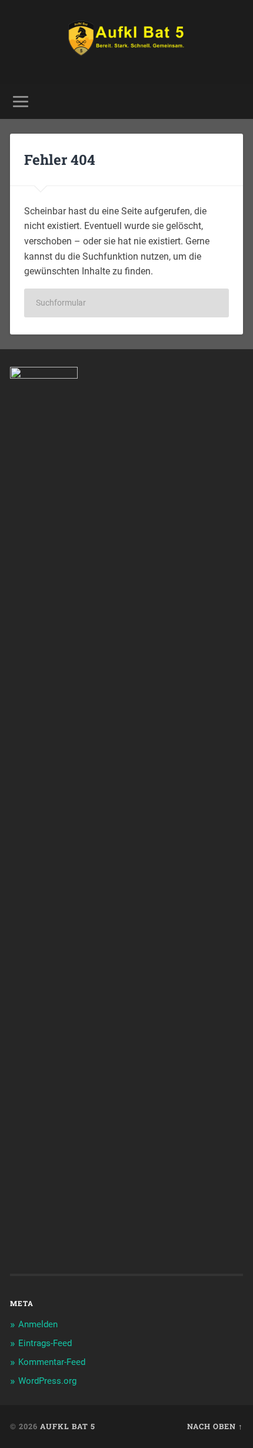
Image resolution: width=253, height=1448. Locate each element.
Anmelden (38, 1324)
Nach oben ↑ (215, 1426)
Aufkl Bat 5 (67, 1426)
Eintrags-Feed (45, 1343)
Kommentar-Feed (51, 1362)
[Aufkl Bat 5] (127, 42)
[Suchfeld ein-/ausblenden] (234, 101)
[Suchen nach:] (126, 303)
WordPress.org (47, 1381)
